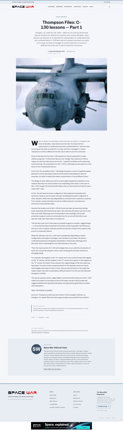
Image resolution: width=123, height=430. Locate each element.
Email (47, 317)
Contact (75, 407)
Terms (108, 418)
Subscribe (107, 2)
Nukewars (59, 6)
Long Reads (77, 6)
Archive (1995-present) (57, 407)
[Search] (109, 6)
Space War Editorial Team (57, 51)
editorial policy (61, 365)
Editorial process (71, 51)
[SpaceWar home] (23, 6)
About (92, 6)
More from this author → (53, 369)
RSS (106, 410)
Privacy (102, 418)
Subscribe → (103, 406)
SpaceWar (51, 6)
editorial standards (36, 332)
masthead (46, 332)
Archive (85, 6)
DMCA (113, 418)
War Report (68, 6)
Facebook (41, 317)
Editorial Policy (78, 401)
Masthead (76, 398)
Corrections (77, 404)
